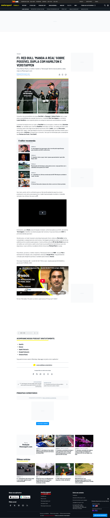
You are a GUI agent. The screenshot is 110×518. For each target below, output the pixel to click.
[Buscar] (104, 5)
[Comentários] (66, 74)
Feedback (75, 495)
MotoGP (24, 5)
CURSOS (44, 1)
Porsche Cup (42, 5)
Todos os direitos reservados (62, 515)
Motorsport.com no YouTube (37, 9)
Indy (75, 5)
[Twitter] (36, 374)
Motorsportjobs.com (45, 501)
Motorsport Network (49, 515)
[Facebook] (33, 374)
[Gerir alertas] (51, 374)
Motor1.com (43, 498)
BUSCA (81, 1)
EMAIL (96, 1)
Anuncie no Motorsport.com (79, 497)
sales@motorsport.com (78, 502)
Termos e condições (44, 513)
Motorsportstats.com (46, 505)
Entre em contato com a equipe (80, 500)
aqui (42, 359)
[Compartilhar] (59, 74)
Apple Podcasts (24, 349)
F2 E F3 (69, 5)
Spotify (21, 344)
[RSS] (27, 505)
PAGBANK (38, 1)
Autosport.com (44, 503)
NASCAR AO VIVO (84, 9)
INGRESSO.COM (25, 1)
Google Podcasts (24, 352)
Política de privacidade (65, 513)
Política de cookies (54, 513)
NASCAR (62, 5)
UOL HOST (32, 1)
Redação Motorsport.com (23, 74)
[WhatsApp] (40, 374)
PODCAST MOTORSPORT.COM (53, 9)
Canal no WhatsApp (73, 9)
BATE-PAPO (89, 1)
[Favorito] (62, 74)
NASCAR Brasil (53, 5)
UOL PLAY (50, 1)
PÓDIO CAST (64, 9)
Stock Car (32, 5)
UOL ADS (55, 1)
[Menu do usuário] (107, 5)
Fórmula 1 (16, 5)
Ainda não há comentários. (42, 398)
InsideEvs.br (43, 496)
